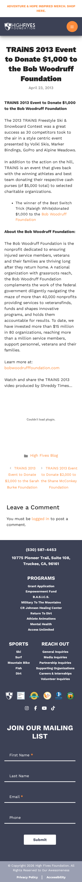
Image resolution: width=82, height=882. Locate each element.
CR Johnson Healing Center (41, 608)
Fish (19, 668)
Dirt (18, 673)
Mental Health (41, 624)
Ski (18, 651)
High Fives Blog (44, 455)
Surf (18, 657)
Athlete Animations (41, 618)
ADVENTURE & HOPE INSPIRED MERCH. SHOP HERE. (41, 8)
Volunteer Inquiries (55, 679)
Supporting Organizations (55, 668)
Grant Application (41, 586)
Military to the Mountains (41, 602)
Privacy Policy (27, 877)
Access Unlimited (41, 629)
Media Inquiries (55, 657)
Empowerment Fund (41, 591)
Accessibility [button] (56, 877)
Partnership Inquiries (55, 662)
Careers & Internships (55, 673)
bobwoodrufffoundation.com (31, 367)
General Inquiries (55, 651)
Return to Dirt (41, 613)
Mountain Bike (19, 662)
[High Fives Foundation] (19, 26)
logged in (40, 518)
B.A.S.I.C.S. (41, 597)
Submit (40, 839)
